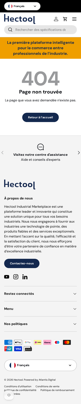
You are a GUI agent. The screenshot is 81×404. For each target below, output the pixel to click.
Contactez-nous (22, 263)
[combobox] (40, 29)
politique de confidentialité (20, 390)
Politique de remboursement (57, 390)
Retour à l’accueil (40, 117)
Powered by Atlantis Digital (40, 379)
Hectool (18, 379)
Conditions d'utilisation (17, 386)
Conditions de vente (47, 386)
